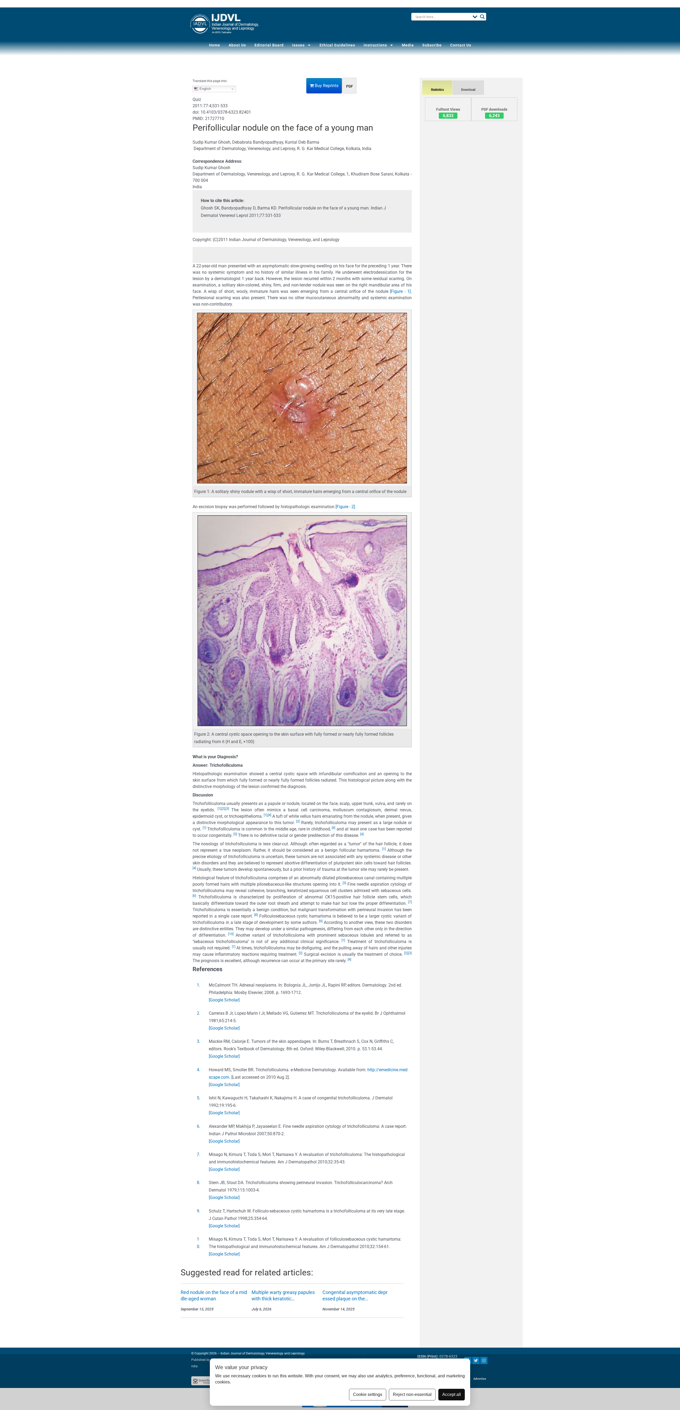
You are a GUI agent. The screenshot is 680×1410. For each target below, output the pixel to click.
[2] (223, 809)
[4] (269, 815)
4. (198, 1069)
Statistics (437, 90)
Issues (298, 45)
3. (198, 1041)
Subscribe (432, 45)
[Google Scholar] (224, 999)
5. (198, 1097)
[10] (230, 934)
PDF (349, 86)
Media (408, 45)
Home (214, 45)
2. (198, 1013)
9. (198, 1211)
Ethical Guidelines (337, 45)
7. (198, 1154)
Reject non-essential (412, 1394)
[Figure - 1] (400, 291)
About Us (237, 45)
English (204, 89)
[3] (227, 809)
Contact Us (460, 45)
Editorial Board (269, 45)
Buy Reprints (326, 85)
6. (198, 1126)
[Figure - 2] (345, 506)
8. (198, 1182)
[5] (235, 834)
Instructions (375, 45)
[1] (219, 809)
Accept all (451, 1394)
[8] (256, 915)
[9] (320, 921)
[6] (194, 896)
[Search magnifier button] (482, 16)
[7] (410, 902)
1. (198, 985)
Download (468, 90)
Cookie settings (367, 1394)
